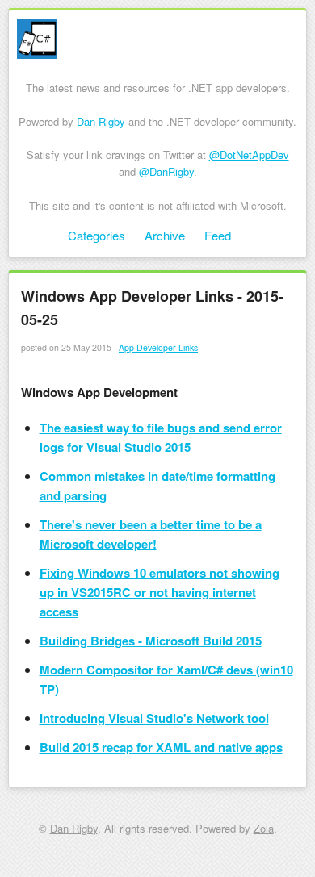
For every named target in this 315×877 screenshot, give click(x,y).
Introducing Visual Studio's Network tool (154, 718)
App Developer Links (158, 347)
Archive (165, 235)
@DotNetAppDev (249, 154)
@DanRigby (166, 171)
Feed (217, 235)
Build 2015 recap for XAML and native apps (161, 747)
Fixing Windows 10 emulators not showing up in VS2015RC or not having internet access (159, 592)
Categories (96, 235)
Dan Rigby (101, 121)
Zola (264, 828)
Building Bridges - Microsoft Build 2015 (151, 640)
